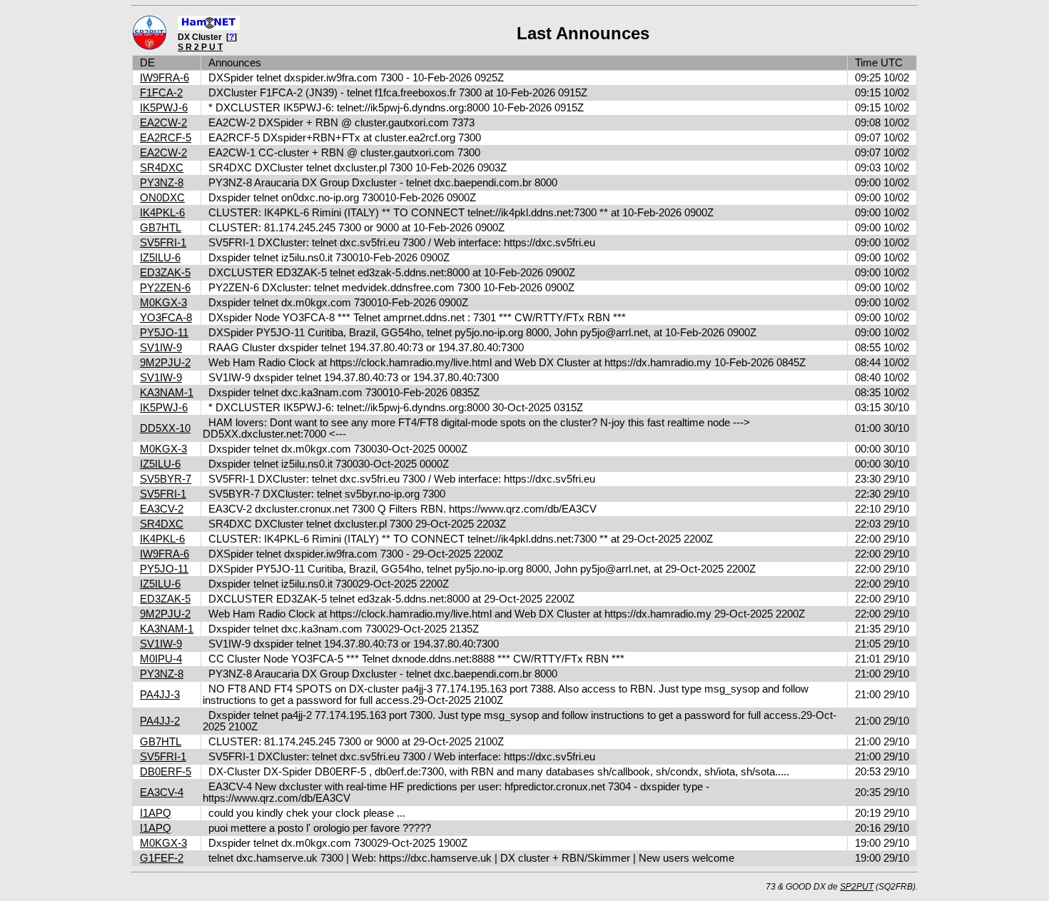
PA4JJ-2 (160, 721)
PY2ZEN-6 (165, 287)
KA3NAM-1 (166, 392)
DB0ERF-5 (165, 771)
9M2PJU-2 (165, 362)
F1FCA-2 (161, 93)
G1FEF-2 (161, 858)
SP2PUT (856, 887)
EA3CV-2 (161, 509)
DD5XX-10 (165, 428)
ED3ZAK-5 (165, 272)
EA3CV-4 (161, 792)
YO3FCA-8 (166, 317)
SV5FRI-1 (163, 242)
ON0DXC (162, 197)
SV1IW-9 (161, 347)
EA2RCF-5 (165, 138)
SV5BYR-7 (165, 479)
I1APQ (155, 813)
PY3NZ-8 (161, 182)
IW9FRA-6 (164, 78)
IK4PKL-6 (162, 212)
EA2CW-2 (163, 123)
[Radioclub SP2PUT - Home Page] (149, 48)
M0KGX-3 (163, 302)
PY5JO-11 (164, 332)
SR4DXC (161, 167)
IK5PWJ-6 (164, 108)
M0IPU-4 (161, 659)
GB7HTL (160, 227)
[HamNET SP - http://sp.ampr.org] (209, 27)
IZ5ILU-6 (160, 257)
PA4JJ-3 (160, 694)
